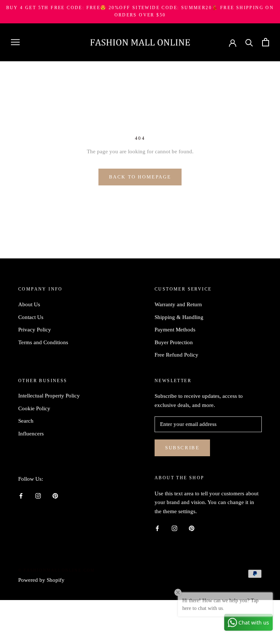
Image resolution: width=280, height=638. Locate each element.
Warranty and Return (178, 304)
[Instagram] (38, 495)
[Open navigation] (15, 42)
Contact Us (30, 317)
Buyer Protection (174, 342)
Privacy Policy (34, 330)
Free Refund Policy (176, 355)
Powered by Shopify (41, 580)
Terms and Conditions (43, 342)
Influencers (31, 434)
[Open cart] (265, 42)
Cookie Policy (34, 408)
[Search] (249, 42)
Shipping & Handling (179, 317)
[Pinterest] (55, 495)
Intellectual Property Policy (49, 396)
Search (26, 421)
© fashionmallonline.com (56, 570)
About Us (29, 304)
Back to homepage (140, 177)
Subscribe (182, 447)
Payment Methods (175, 330)
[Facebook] (21, 495)
